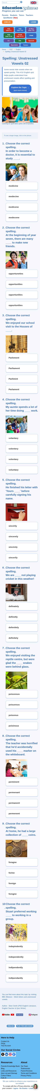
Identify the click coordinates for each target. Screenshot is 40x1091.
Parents (5, 15)
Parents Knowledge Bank (10, 1066)
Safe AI (3, 1078)
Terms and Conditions (29, 1073)
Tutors (21, 15)
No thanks (23, 1088)
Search (21, 2)
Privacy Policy (26, 1075)
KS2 (11, 49)
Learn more (33, 1088)
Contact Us (5, 1041)
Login (33, 22)
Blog (2, 1068)
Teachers (29, 15)
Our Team (24, 1066)
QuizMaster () (10, 18)
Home (4, 49)
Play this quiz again (24, 1026)
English (18, 49)
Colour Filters (6, 1075)
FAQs (3, 1043)
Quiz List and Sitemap (9, 1073)
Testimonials (25, 1068)
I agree (15, 1088)
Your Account (6, 1046)
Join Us (7, 22)
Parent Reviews (26, 1071)
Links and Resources (8, 1071)
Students (13, 15)
